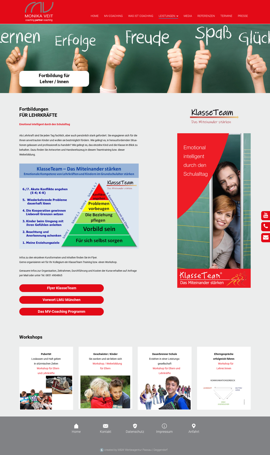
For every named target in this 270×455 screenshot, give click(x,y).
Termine (226, 16)
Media (188, 16)
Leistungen (167, 16)
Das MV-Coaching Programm (61, 311)
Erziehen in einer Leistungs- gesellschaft (164, 364)
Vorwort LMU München (61, 300)
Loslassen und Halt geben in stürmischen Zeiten (46, 364)
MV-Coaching (113, 16)
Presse (243, 16)
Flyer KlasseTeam (61, 288)
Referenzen (206, 16)
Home (95, 16)
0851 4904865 (54, 275)
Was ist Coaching (140, 16)
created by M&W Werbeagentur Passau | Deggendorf (136, 450)
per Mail (23, 275)
